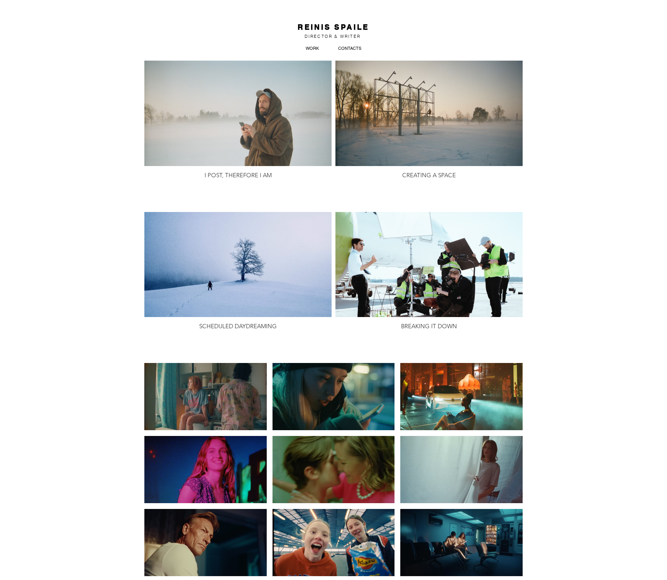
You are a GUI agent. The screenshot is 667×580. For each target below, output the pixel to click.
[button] (205, 396)
